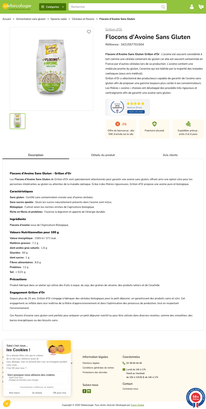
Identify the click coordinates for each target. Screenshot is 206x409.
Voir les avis (136, 112)
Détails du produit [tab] (103, 155)
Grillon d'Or (113, 29)
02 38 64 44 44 (134, 363)
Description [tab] (35, 155)
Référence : (112, 44)
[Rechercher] (163, 6)
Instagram (89, 391)
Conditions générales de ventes (98, 367)
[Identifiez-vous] (192, 6)
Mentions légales (91, 363)
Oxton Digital (137, 405)
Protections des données (95, 372)
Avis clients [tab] (170, 155)
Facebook (84, 391)
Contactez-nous (130, 388)
